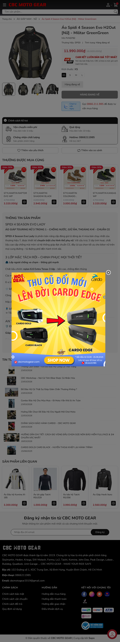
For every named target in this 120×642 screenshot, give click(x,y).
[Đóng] (108, 272)
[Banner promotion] (58, 319)
